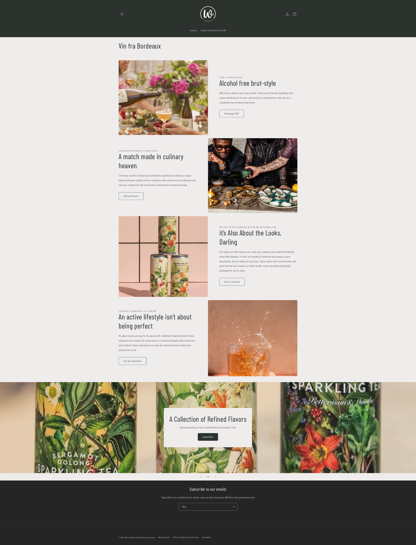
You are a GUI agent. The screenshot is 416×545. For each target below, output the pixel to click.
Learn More (208, 436)
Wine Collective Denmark (133, 537)
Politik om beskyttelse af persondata (186, 537)
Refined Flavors (131, 196)
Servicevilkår (206, 537)
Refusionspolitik (163, 537)
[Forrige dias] (200, 476)
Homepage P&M (231, 113)
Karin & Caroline (232, 281)
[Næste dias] (215, 476)
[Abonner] (233, 507)
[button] (122, 14)
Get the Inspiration (133, 361)
